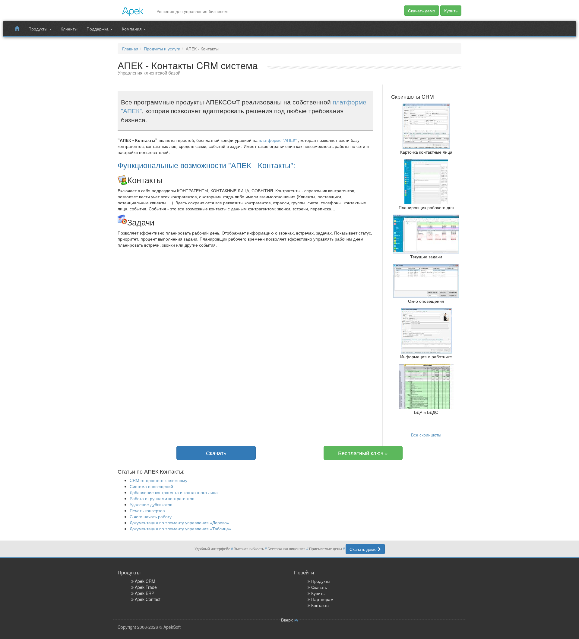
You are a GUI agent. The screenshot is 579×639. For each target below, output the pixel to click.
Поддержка (98, 29)
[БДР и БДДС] (426, 386)
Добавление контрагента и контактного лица (174, 492)
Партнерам (322, 599)
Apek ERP (144, 593)
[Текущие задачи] (426, 233)
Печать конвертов (147, 510)
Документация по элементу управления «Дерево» (179, 522)
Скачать (216, 453)
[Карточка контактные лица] (426, 126)
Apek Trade (146, 587)
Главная (130, 49)
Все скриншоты (426, 435)
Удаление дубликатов (151, 504)
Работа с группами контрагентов (162, 498)
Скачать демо (421, 11)
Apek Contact (147, 599)
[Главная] (133, 10)
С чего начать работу (151, 516)
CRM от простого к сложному (158, 480)
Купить (450, 11)
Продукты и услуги (162, 49)
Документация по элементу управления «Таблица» (180, 529)
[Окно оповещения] (426, 280)
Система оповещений (151, 486)
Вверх (287, 620)
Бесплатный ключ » (363, 453)
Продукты (38, 29)
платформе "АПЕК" (278, 140)
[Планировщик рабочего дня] (426, 181)
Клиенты (69, 29)
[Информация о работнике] (426, 330)
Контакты (320, 605)
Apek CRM (145, 581)
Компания (132, 29)
